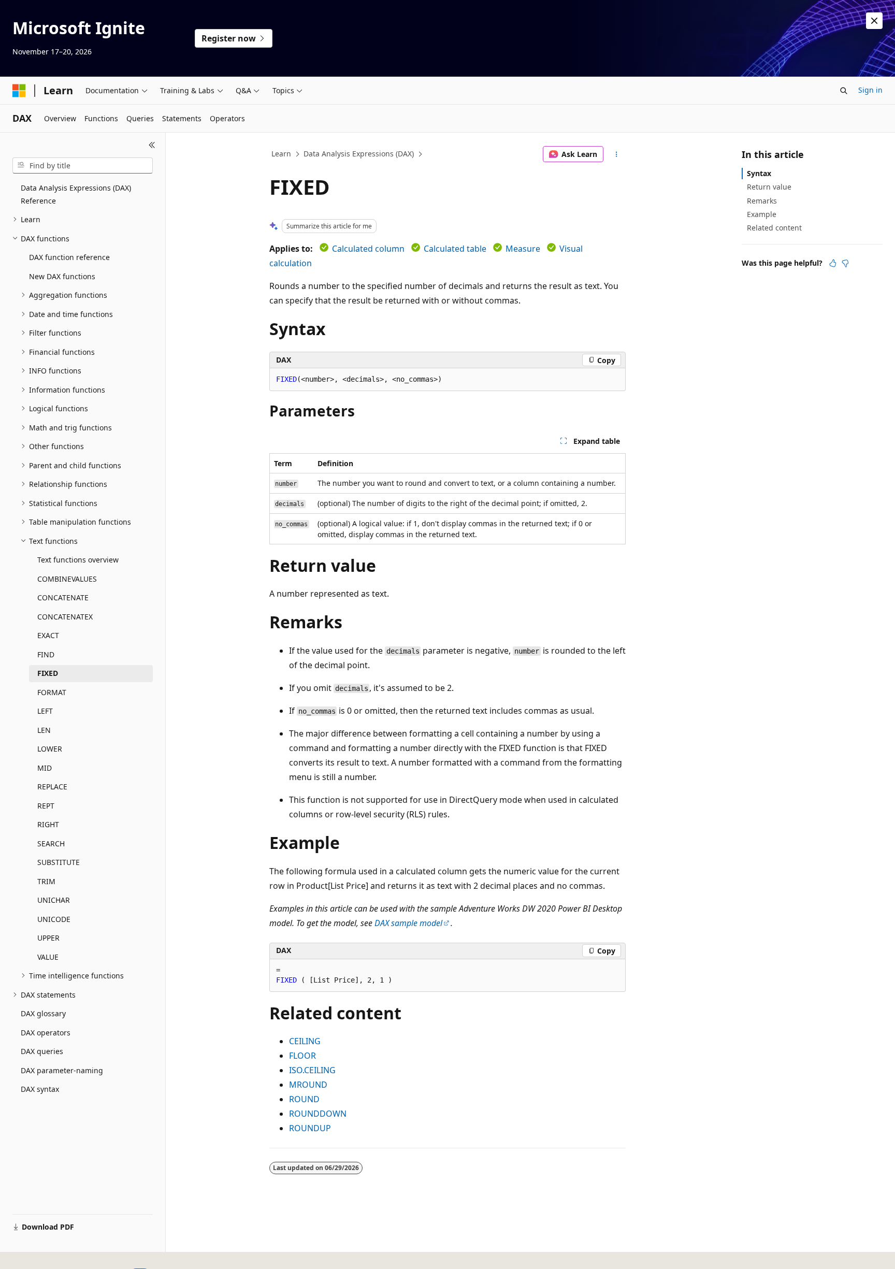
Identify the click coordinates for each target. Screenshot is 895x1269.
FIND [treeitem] (45, 654)
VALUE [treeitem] (48, 957)
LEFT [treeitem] (45, 711)
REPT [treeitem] (45, 806)
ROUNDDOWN (318, 1113)
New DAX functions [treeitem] (62, 276)
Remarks (762, 201)
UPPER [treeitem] (48, 938)
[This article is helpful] (833, 263)
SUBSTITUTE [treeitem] (58, 862)
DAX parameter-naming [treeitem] (62, 1070)
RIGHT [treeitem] (48, 824)
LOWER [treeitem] (49, 749)
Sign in (870, 90)
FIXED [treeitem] (47, 673)
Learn (281, 153)
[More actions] (617, 154)
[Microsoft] (19, 90)
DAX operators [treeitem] (45, 1032)
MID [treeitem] (44, 768)
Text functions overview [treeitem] (78, 560)
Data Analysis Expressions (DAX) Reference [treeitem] (76, 194)
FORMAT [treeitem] (51, 692)
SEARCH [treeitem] (51, 843)
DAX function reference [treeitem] (69, 257)
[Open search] (843, 90)
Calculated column (368, 248)
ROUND (304, 1099)
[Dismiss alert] (874, 20)
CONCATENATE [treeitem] (63, 597)
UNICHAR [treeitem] (53, 900)
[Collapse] (152, 145)
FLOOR (302, 1055)
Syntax (759, 173)
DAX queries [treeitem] (42, 1051)
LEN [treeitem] (44, 730)
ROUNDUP (310, 1128)
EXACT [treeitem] (48, 635)
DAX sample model (408, 923)
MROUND (308, 1084)
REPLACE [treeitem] (52, 786)
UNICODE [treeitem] (53, 919)
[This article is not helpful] (845, 263)
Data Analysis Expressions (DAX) (359, 153)
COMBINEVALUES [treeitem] (67, 579)
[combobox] (82, 165)
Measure (523, 248)
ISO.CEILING (312, 1070)
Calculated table (455, 248)
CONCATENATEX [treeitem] (65, 617)
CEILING (305, 1041)
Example (761, 214)
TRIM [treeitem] (46, 881)
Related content (774, 228)
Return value (769, 187)
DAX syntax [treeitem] (40, 1089)
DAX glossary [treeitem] (43, 1013)
